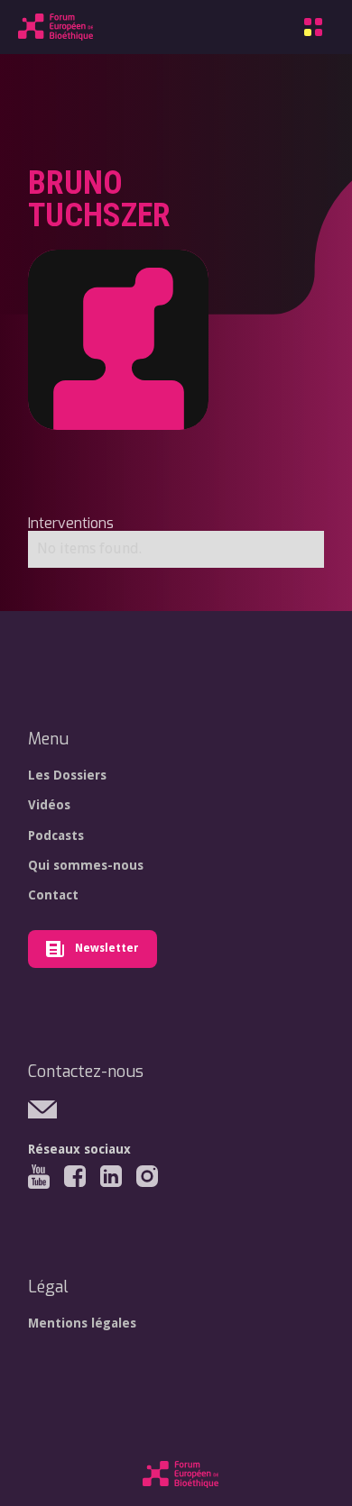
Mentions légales (82, 1323)
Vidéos (49, 805)
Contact (53, 895)
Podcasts (56, 835)
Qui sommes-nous (86, 865)
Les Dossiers (67, 775)
